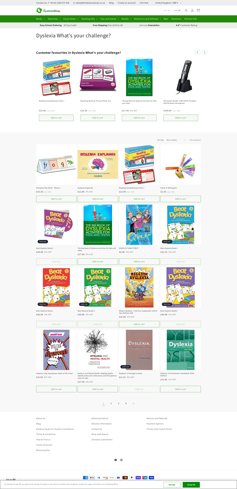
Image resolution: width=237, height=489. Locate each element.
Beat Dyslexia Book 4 (168, 248)
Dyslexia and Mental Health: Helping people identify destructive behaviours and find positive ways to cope (97, 375)
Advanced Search (99, 418)
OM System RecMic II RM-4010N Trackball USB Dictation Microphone (179, 102)
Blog (111, 2)
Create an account (127, 2)
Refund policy (43, 450)
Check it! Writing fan (168, 188)
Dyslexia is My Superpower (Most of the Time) (54, 373)
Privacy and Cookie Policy (159, 429)
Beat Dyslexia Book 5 (44, 248)
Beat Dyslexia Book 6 (168, 311)
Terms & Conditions (46, 434)
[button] (40, 19)
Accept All (191, 485)
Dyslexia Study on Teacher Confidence (55, 429)
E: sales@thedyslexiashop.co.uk (89, 2)
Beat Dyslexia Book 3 (86, 311)
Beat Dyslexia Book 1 (44, 311)
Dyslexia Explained (85, 188)
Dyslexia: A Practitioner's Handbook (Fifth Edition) (177, 374)
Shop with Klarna (99, 434)
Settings (172, 485)
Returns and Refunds (157, 418)
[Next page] (133, 404)
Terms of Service (44, 444)
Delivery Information (101, 423)
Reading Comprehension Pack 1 (51, 101)
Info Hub (144, 2)
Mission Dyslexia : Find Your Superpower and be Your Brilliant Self (138, 312)
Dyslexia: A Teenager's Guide (130, 373)
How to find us (43, 439)
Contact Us (96, 429)
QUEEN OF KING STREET (129, 248)
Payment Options (155, 423)
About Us (40, 418)
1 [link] (103, 403)
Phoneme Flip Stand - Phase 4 (48, 188)
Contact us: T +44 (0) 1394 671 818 (52, 2)
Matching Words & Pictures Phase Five (96, 101)
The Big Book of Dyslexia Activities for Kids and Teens (139, 102)
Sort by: (160, 140)
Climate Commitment (101, 439)
